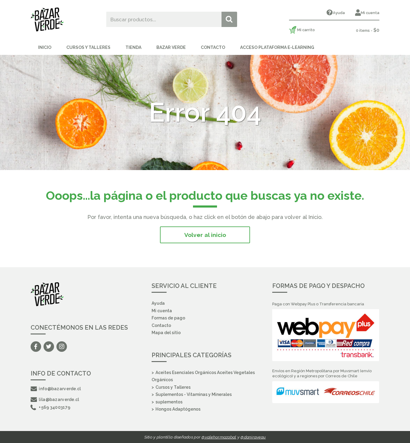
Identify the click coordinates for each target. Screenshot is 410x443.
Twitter (49, 346)
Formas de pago (168, 318)
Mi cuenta (370, 12)
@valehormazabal (218, 437)
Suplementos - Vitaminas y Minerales (193, 394)
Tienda (133, 47)
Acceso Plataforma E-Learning (277, 47)
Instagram (61, 346)
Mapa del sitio (166, 332)
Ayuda (339, 12)
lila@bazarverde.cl (59, 399)
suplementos (168, 402)
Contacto (213, 47)
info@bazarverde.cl (60, 388)
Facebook (36, 346)
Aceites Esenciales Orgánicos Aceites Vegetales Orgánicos (203, 376)
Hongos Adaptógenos (177, 409)
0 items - (367, 30)
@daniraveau (253, 437)
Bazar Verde (171, 47)
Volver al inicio (205, 235)
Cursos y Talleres (88, 47)
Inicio (44, 47)
